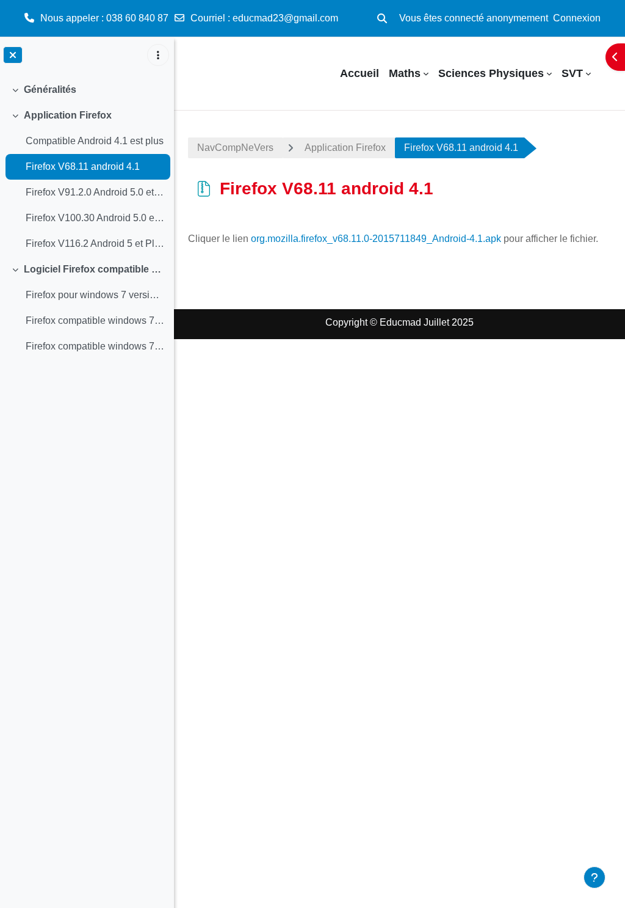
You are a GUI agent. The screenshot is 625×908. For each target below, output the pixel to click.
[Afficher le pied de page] (594, 877)
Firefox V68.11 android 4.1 (83, 166)
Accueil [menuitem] (359, 73)
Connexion (577, 18)
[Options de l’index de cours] (158, 55)
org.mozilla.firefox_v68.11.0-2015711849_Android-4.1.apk (376, 238)
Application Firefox (68, 115)
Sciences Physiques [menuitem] (491, 73)
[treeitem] (87, 90)
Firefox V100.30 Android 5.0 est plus (95, 218)
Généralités (50, 89)
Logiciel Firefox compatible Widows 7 (94, 269)
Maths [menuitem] (405, 73)
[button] (382, 18)
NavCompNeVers (235, 147)
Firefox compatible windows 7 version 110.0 (95, 320)
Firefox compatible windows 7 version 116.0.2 (95, 346)
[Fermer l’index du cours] (13, 55)
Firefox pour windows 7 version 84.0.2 (95, 295)
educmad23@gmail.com (285, 18)
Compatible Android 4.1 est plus (95, 141)
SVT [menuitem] (572, 73)
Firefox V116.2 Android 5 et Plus (95, 243)
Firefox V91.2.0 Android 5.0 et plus (95, 192)
